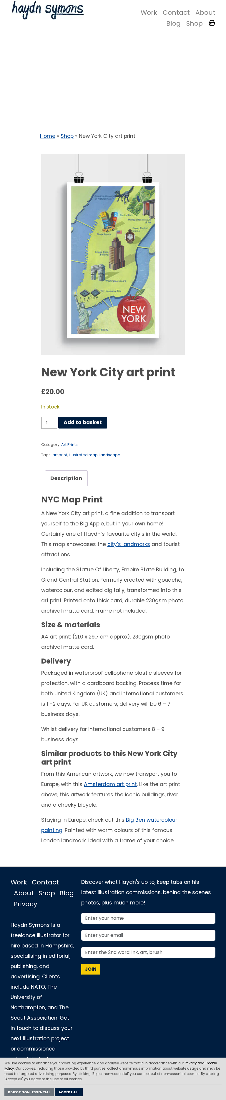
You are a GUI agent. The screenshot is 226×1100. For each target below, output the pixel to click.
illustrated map (83, 454)
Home (47, 136)
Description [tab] (66, 478)
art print (59, 454)
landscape (109, 454)
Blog (173, 23)
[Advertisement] (113, 82)
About (205, 12)
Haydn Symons (47, 10)
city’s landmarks (128, 544)
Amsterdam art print (110, 784)
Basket (211, 23)
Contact (176, 12)
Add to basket (83, 422)
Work (149, 12)
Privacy (25, 904)
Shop (194, 23)
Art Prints (69, 444)
